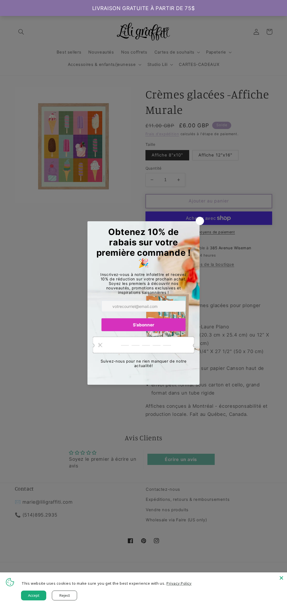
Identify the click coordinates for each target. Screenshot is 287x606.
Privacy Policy (179, 583)
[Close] (281, 578)
